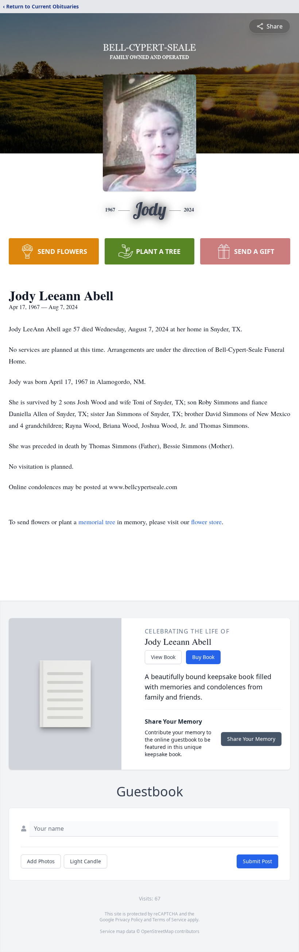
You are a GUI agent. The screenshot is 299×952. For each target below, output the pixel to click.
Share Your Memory (251, 738)
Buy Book (203, 657)
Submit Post (257, 861)
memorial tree (96, 521)
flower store (206, 521)
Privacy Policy (129, 920)
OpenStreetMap (157, 931)
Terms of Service (169, 920)
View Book (163, 657)
